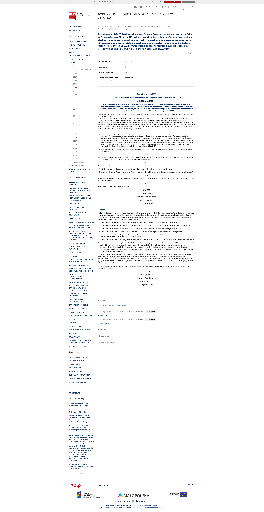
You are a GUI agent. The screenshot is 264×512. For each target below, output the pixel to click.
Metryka (101, 329)
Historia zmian (103, 336)
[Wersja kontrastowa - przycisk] (162, 7)
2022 (167, 26)
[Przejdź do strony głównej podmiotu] (80, 16)
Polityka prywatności (188, 2)
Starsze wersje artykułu (107, 342)
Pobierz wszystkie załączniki (112, 306)
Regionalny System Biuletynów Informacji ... (124, 26)
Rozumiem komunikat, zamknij (173, 2)
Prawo (143, 26)
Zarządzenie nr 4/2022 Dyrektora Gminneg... (113, 29)
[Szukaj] (193, 7)
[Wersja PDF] (188, 53)
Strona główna (103, 26)
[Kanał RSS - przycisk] (168, 7)
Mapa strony (103, 485)
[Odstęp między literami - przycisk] (131, 7)
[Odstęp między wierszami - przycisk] (135, 7)
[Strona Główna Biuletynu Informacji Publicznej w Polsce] (76, 485)
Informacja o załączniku (106, 315)
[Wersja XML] (190, 53)
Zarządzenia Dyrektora (155, 26)
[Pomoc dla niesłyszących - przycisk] (165, 7)
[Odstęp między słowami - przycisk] (140, 7)
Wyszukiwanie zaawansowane (187, 10)
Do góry (188, 484)
